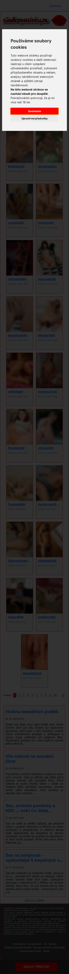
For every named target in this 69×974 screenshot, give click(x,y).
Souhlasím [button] (34, 111)
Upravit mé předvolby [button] (35, 118)
